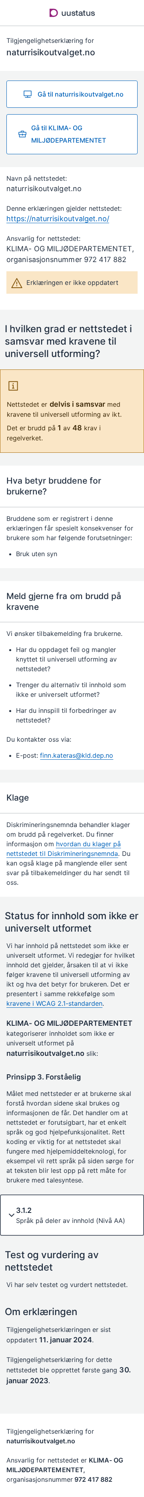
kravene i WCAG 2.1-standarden (54, 1003)
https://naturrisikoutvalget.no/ (57, 218)
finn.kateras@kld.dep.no (76, 755)
